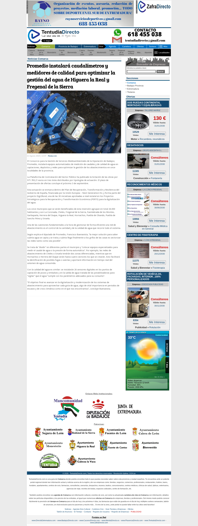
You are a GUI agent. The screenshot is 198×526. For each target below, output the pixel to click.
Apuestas (148, 53)
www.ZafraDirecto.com (99, 523)
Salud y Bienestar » (139, 226)
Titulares (131, 92)
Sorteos (152, 46)
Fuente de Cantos (62, 52)
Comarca (46, 46)
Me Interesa (157, 133)
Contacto (87, 512)
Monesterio (51, 53)
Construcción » (142, 178)
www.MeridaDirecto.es (110, 520)
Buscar (161, 72)
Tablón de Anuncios (64, 512)
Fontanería (156, 178)
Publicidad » (142, 327)
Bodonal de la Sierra (41, 52)
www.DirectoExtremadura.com (44, 520)
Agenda (112, 46)
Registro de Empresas (120, 512)
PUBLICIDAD (136, 512)
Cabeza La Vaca (32, 52)
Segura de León (112, 52)
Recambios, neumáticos (152, 139)
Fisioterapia (159, 268)
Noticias (68, 509)
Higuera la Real (131, 52)
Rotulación (154, 327)
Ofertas (140, 46)
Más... (139, 53)
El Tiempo (78, 512)
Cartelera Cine (98, 509)
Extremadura (90, 46)
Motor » (135, 139)
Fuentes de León (91, 52)
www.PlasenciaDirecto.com (132, 520)
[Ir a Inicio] (34, 42)
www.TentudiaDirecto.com (155, 520)
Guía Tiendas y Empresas (116, 509)
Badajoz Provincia (135, 85)
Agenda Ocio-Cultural (81, 509)
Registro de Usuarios (101, 512)
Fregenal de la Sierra (121, 52)
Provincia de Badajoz (68, 46)
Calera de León (82, 52)
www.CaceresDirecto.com (89, 520)
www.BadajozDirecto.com (67, 520)
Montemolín (101, 53)
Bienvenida (72, 53)
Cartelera (126, 46)
